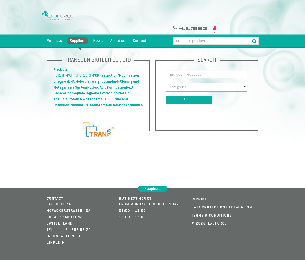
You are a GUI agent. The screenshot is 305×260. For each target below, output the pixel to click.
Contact (139, 41)
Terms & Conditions (211, 215)
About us (117, 41)
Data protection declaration (221, 207)
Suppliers (77, 41)
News (98, 41)
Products (54, 41)
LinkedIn (56, 242)
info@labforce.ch (65, 236)
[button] (206, 87)
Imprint (199, 199)
